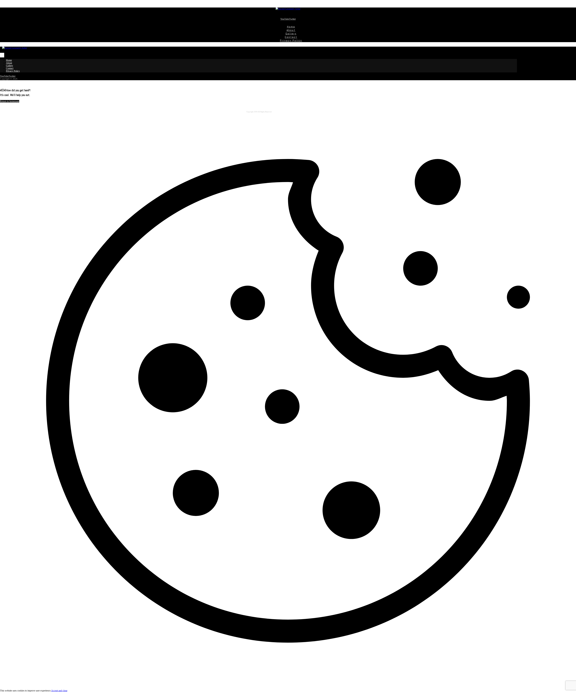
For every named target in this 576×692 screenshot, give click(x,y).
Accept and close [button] (59, 690)
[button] (284, 19)
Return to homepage (9, 101)
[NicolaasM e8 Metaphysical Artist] (288, 8)
